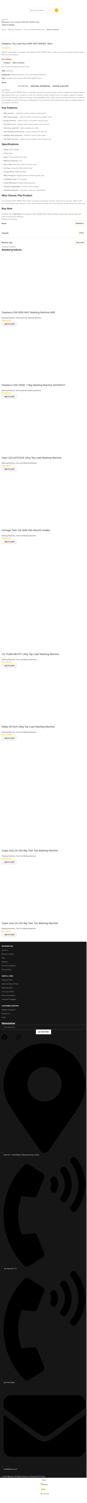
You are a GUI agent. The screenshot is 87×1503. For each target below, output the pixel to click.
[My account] (84, 3)
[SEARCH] (56, 10)
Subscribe (44, 1032)
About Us (5, 950)
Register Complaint (8, 1010)
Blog (3, 958)
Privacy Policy (7, 970)
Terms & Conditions (9, 966)
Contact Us (6, 1013)
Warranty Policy (7, 988)
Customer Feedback (9, 999)
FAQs (4, 1017)
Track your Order (8, 992)
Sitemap (5, 962)
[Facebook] (4, 1037)
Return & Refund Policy (10, 984)
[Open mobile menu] (3, 3)
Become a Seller (7, 954)
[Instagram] (18, 1037)
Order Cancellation (8, 995)
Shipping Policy (7, 980)
